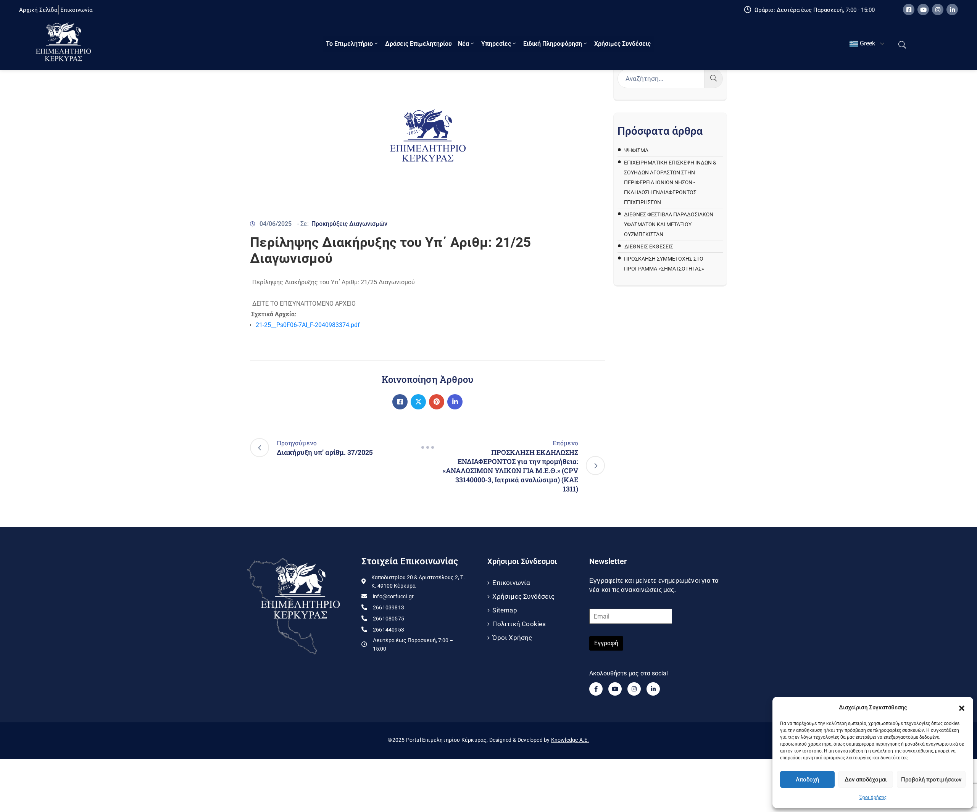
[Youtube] (923, 9)
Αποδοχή (807, 779)
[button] (962, 707)
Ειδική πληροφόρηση (552, 43)
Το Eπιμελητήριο (349, 43)
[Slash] (427, 447)
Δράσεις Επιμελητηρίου (418, 43)
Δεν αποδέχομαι (866, 779)
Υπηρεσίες (496, 43)
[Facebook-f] (596, 689)
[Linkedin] (952, 9)
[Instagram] (937, 9)
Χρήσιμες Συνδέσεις (622, 43)
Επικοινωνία (511, 582)
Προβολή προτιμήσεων (931, 779)
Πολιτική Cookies (519, 624)
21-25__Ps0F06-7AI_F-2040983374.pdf (308, 325)
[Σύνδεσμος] (400, 401)
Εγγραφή (606, 643)
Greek (866, 43)
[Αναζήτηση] (713, 78)
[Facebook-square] (908, 9)
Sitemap (504, 610)
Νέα (463, 43)
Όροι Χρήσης (873, 797)
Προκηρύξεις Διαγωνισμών (349, 223)
